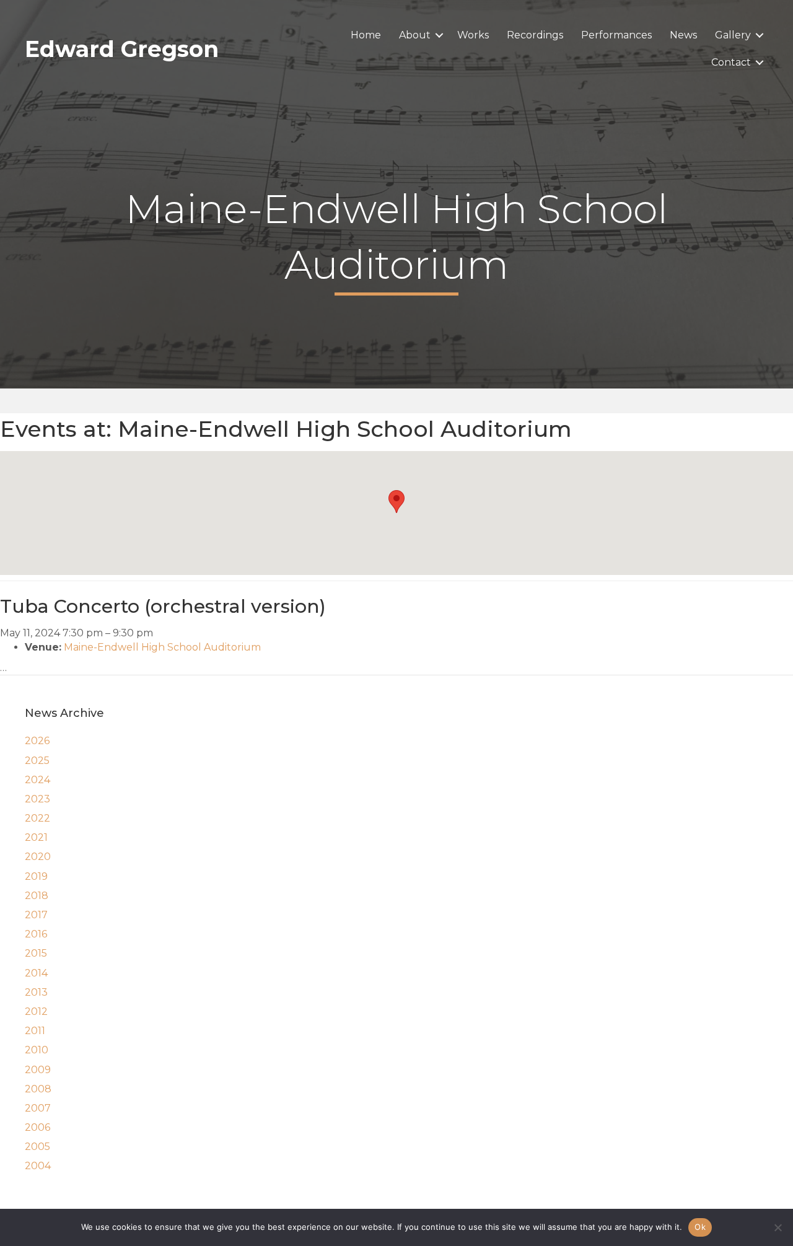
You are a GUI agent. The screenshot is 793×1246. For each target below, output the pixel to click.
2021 (36, 837)
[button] (439, 35)
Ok (700, 1227)
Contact (731, 62)
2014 (36, 973)
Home (366, 35)
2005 (37, 1146)
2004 (38, 1166)
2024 (37, 780)
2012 (36, 1011)
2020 (38, 856)
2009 (38, 1070)
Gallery (733, 35)
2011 (35, 1031)
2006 (37, 1127)
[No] (777, 1227)
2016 (36, 934)
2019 (36, 876)
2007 (38, 1108)
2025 (37, 760)
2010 (36, 1050)
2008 (38, 1089)
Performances (616, 35)
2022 (37, 818)
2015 (36, 953)
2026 (37, 741)
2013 (36, 992)
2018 (36, 896)
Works (473, 35)
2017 (36, 915)
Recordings (535, 35)
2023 (37, 799)
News (683, 35)
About (415, 35)
